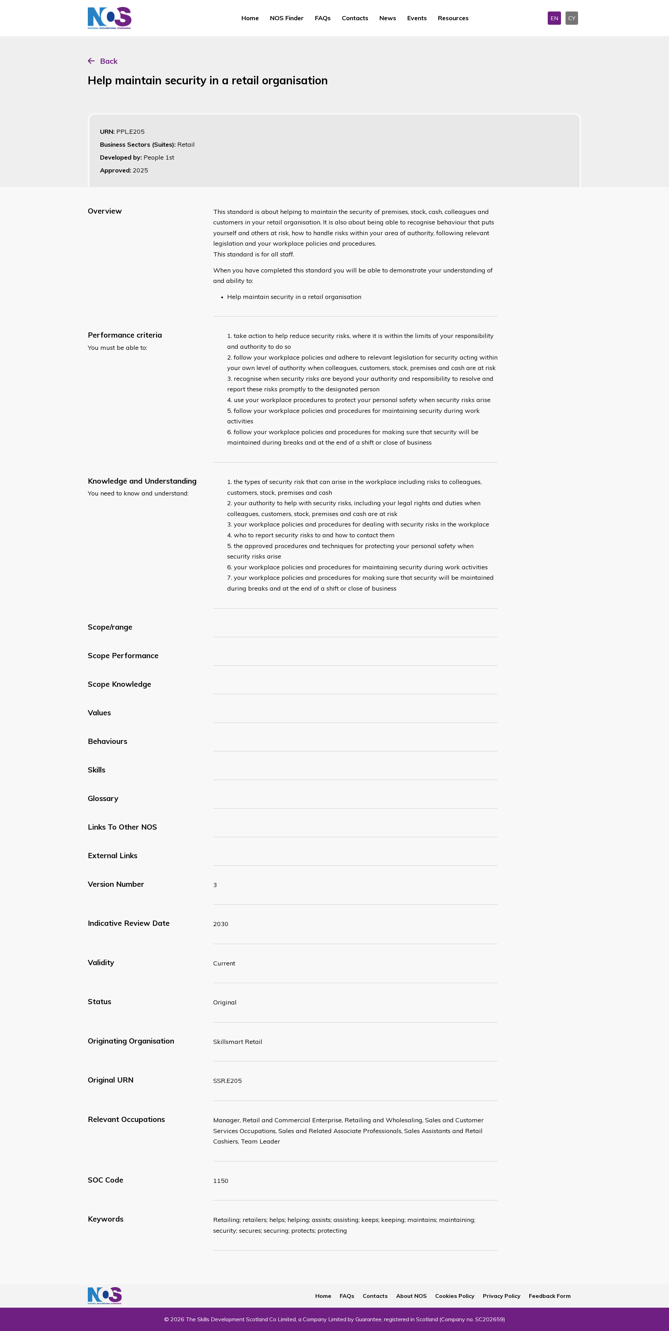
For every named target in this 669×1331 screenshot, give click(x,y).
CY (571, 18)
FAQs (323, 18)
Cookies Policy (455, 1295)
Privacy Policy (502, 1295)
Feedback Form (550, 1295)
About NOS (411, 1295)
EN (554, 18)
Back (108, 61)
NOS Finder (287, 18)
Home (250, 18)
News (387, 18)
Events (417, 18)
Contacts (355, 18)
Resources (453, 18)
